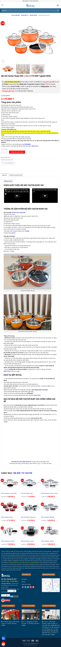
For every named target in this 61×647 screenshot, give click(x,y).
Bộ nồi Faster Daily (27, 493)
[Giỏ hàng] (58, 5)
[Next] (56, 40)
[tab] (4, 175)
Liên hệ (23, 581)
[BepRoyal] (30, 5)
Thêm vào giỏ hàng (17, 152)
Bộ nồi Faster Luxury (27, 541)
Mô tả (4, 175)
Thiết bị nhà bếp (15, 15)
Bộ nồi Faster (33, 15)
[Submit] (58, 10)
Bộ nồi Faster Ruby (7, 517)
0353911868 (5, 581)
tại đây (27, 231)
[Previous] (4, 40)
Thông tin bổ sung (15, 175)
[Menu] (2, 5)
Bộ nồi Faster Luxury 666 (8, 493)
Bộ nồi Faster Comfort (8, 541)
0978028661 (14, 581)
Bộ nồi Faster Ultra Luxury (49, 493)
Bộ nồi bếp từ (24, 15)
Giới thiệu (24, 579)
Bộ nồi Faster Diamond (28, 517)
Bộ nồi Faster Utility (47, 541)
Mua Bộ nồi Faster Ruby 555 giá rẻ (21, 461)
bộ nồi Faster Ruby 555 (18, 212)
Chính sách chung (26, 584)
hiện (11, 181)
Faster (13, 233)
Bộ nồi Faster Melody (47, 517)
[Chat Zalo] (4, 638)
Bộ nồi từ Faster (9, 159)
